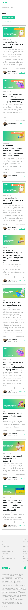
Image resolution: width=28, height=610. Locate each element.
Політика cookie (5, 560)
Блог (3, 541)
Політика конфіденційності (8, 558)
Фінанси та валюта (8, 17)
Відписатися (5, 553)
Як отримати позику (7, 548)
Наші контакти (5, 546)
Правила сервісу (6, 556)
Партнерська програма (7, 551)
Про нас (4, 544)
